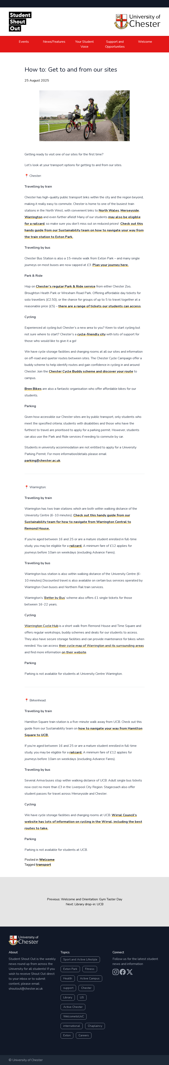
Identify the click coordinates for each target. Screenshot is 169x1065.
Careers (84, 1035)
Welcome (145, 41)
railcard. (75, 546)
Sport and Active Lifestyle (80, 959)
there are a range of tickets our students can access (99, 306)
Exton (67, 1035)
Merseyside (130, 210)
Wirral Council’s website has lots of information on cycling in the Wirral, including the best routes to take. (83, 822)
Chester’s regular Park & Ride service (65, 286)
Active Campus (90, 978)
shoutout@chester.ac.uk (26, 988)
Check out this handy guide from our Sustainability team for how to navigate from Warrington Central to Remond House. (78, 522)
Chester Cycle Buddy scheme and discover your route (91, 371)
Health (67, 978)
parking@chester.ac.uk (42, 460)
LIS (82, 997)
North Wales (109, 210)
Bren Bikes (33, 389)
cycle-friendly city (91, 334)
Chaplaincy (95, 1026)
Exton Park (70, 969)
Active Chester (73, 1007)
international (71, 1026)
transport (43, 864)
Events (24, 41)
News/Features (54, 41)
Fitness (89, 969)
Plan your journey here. (111, 265)
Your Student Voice (84, 44)
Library (67, 997)
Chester (86, 988)
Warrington (33, 217)
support (68, 988)
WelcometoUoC (73, 1016)
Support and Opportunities (115, 44)
